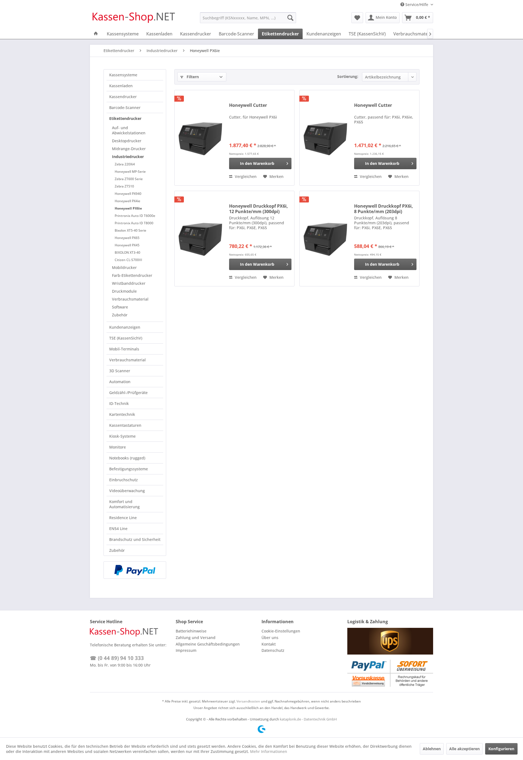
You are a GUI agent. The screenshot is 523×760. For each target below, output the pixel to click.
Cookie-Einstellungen (281, 631)
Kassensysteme (123, 74)
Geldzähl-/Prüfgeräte (128, 392)
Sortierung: (347, 76)
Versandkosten (248, 701)
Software (120, 307)
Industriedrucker (128, 156)
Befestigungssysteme (128, 468)
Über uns (270, 637)
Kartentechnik (122, 414)
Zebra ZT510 (124, 186)
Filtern (192, 76)
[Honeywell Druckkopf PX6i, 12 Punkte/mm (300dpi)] (200, 238)
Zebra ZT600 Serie (129, 179)
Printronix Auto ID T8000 (134, 223)
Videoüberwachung (127, 490)
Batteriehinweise (191, 631)
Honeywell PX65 (127, 237)
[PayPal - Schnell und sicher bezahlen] (135, 570)
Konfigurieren (501, 748)
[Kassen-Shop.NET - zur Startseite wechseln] (134, 19)
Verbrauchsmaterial (130, 299)
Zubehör (119, 314)
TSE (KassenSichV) (125, 338)
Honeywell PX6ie (128, 208)
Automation (119, 381)
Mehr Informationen (268, 751)
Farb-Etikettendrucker (132, 275)
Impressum (186, 650)
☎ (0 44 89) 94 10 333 (117, 658)
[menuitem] (248, 17)
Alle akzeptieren (464, 748)
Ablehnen (432, 748)
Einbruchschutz (123, 479)
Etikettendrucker (125, 118)
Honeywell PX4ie (127, 201)
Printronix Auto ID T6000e (135, 215)
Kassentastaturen (125, 425)
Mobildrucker (124, 267)
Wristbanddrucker (128, 283)
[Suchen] (290, 17)
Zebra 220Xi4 (125, 164)
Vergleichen (245, 176)
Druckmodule (124, 291)
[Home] (96, 34)
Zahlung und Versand (195, 637)
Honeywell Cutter (248, 105)
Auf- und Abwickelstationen (128, 130)
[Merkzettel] (357, 17)
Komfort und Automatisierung (124, 504)
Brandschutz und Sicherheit (134, 539)
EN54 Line (118, 528)
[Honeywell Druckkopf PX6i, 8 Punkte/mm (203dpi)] (325, 238)
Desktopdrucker (126, 140)
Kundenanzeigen (124, 327)
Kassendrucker (123, 96)
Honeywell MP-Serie (130, 171)
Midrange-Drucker (129, 148)
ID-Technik (119, 403)
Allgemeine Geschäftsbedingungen (208, 644)
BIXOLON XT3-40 (127, 252)
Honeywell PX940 (128, 193)
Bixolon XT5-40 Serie (130, 230)
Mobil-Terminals (124, 349)
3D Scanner (119, 370)
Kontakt (269, 644)
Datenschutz (273, 650)
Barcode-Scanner (125, 107)
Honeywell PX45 (127, 245)
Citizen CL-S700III (128, 260)
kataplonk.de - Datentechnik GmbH (308, 719)
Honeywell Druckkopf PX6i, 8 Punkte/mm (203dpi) (383, 208)
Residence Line (123, 517)
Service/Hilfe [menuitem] (416, 4)
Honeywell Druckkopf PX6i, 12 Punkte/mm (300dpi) (258, 208)
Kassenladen (121, 85)
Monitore (117, 447)
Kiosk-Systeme (122, 436)
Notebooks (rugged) (127, 458)
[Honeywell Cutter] (200, 138)
